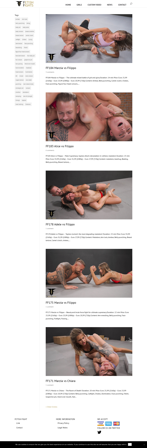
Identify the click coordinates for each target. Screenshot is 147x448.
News (109, 4)
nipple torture (20, 80)
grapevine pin (28, 60)
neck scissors (29, 76)
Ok (130, 444)
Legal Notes (63, 427)
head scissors (19, 72)
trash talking (19, 104)
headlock (28, 68)
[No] (144, 445)
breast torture (19, 35)
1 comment (50, 228)
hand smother (20, 68)
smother (18, 92)
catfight (18, 39)
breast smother (29, 31)
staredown (26, 92)
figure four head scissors (22, 51)
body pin (18, 27)
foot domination (20, 56)
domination (19, 43)
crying (30, 39)
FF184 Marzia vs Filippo (61, 68)
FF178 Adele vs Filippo (60, 224)
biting (28, 23)
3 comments (50, 72)
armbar (18, 19)
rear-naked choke (28, 84)
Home (68, 4)
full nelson (19, 60)
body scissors (19, 31)
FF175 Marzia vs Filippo (61, 302)
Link (18, 423)
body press (26, 27)
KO (16, 76)
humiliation (28, 72)
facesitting (19, 47)
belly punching (20, 23)
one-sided (28, 80)
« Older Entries (51, 407)
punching (18, 84)
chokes (24, 39)
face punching (29, 43)
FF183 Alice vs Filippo (60, 146)
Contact (122, 4)
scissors (28, 88)
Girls (79, 4)
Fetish (26, 47)
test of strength (27, 96)
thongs (18, 100)
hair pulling (19, 64)
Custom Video (94, 4)
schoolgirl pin (20, 88)
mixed (21, 76)
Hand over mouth (30, 64)
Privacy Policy (63, 423)
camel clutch (29, 35)
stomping (18, 96)
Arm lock (24, 19)
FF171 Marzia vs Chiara (60, 381)
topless (24, 100)
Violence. (28, 104)
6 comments (50, 150)
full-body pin (31, 56)
